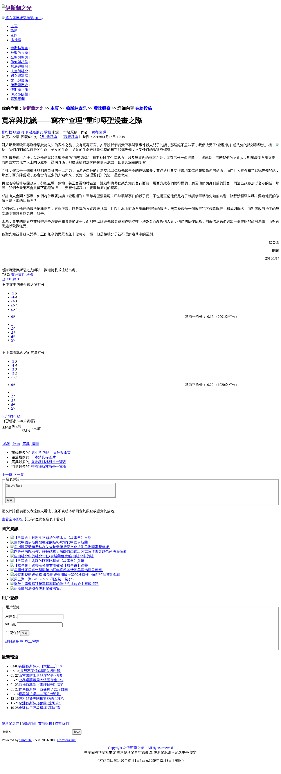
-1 (12, 309)
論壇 (14, 31)
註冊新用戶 (14, 641)
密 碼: (10, 624)
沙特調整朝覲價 (108, 574)
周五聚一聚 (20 (62, 579)
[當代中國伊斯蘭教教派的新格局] (37, 542)
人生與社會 (19, 71)
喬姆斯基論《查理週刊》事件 (42, 685)
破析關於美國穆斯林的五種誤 (42, 698)
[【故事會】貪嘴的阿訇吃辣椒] (35, 561)
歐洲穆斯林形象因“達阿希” (40, 703)
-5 (12, 293)
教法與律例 (19, 66)
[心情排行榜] (12, 416)
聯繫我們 (62, 723)
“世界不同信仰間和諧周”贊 (40, 671)
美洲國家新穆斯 (97, 547)
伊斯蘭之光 (33, 108)
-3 (12, 301)
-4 (12, 297)
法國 (29, 274)
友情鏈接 (45, 723)
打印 (24, 132)
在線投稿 (143, 108)
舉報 (47, 132)
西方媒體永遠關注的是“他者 (41, 675)
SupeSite (25, 740)
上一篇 (7, 474)
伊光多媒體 (19, 94)
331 (7, 279)
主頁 (14, 26)
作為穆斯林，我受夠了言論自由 (44, 689)
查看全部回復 (12, 519)
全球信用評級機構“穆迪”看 (40, 708)
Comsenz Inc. (66, 740)
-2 (12, 305)
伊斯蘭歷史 (19, 85)
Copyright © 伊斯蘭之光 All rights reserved (140, 748)
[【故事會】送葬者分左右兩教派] (37, 565)
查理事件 (18, 274)
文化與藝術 (19, 80)
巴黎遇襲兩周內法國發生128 (41, 680)
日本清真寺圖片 (43, 457)
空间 (14, 35)
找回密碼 (32, 641)
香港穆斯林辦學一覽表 (48, 462)
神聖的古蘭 (19, 53)
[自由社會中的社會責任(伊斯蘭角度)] (40, 556)
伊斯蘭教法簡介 (51, 588)
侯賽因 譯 (98, 132)
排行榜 (16, 40)
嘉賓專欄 (18, 99)
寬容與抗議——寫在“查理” (40, 694)
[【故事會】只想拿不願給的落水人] (39, 538)
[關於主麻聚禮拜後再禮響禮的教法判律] (42, 584)
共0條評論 (49, 137)
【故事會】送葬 (76, 565)
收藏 (16, 132)
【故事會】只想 (79, 538)
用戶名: (11, 616)
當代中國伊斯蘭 (76, 542)
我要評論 (71, 137)
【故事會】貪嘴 (72, 561)
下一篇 (18, 474)
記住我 (15, 633)
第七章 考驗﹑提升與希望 (51, 452)
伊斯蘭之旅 (19, 89)
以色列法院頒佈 (114, 551)
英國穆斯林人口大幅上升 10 (41, 666)
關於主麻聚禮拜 (86, 584)
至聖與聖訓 (19, 57)
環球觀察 (102, 108)
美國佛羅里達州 (90, 570)
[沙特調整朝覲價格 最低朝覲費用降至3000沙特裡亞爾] (53, 574)
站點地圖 (29, 723)
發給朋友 (36, 132)
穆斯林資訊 (19, 48)
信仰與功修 (19, 62)
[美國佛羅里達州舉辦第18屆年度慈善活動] (44, 570)
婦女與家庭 (19, 76)
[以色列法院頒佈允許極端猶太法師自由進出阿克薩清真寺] (56, 551)
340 (17, 279)
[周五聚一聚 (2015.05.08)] (30, 579)
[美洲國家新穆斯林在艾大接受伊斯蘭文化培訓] (47, 547)
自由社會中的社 (81, 556)
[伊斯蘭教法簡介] (25, 588)
